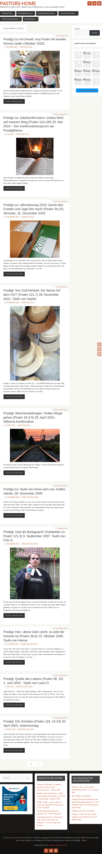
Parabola (52, 845)
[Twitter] (99, 349)
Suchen (77, 29)
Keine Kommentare (61, 114)
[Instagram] (99, 354)
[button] (78, 55)
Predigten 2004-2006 (29, 644)
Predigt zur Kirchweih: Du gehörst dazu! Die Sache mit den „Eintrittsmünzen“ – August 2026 (49, 787)
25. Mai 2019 (9, 134)
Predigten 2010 (28, 302)
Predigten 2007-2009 (30, 497)
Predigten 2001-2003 (24, 686)
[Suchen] (27, 778)
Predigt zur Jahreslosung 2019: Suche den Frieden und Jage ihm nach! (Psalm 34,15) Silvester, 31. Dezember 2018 (33, 209)
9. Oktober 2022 (11, 47)
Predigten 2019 (22, 134)
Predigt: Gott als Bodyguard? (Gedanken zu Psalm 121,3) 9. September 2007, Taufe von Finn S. (34, 536)
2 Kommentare (62, 528)
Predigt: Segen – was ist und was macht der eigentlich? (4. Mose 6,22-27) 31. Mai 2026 (50, 805)
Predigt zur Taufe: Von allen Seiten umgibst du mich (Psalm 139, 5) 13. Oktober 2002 (84, 817)
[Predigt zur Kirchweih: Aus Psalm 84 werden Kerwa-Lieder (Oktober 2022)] (34, 69)
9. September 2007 (12, 544)
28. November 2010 (12, 302)
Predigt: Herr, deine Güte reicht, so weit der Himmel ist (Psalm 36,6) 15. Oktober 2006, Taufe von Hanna (33, 636)
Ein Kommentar (62, 35)
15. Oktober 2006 (11, 644)
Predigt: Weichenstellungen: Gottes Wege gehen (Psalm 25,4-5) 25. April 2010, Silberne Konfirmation (32, 417)
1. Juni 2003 (9, 686)
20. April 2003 (10, 729)
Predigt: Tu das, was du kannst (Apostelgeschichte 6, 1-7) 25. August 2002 (85, 789)
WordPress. (63, 845)
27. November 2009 (12, 497)
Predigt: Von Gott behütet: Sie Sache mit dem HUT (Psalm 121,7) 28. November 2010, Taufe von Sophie (31, 295)
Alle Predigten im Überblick (81, 796)
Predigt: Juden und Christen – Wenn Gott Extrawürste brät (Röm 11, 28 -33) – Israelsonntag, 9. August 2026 (51, 796)
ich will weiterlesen (14, 101)
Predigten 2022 (26, 47)
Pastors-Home (18, 3)
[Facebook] (99, 344)
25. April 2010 (10, 425)
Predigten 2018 (28, 217)
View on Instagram (88, 90)
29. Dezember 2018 (12, 217)
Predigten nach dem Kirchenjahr (83, 811)
